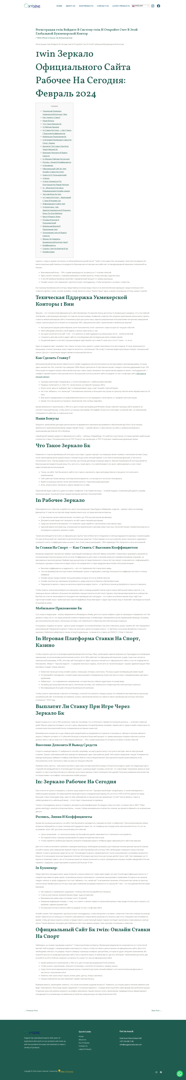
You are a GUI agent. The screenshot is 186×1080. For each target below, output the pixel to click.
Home (59, 6)
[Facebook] (158, 6)
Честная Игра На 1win (52, 194)
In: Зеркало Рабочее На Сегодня (56, 159)
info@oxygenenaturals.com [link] (131, 1044)
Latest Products (121, 6)
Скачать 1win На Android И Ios (55, 248)
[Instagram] (152, 6)
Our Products (86, 6)
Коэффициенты (49, 245)
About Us (70, 6)
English (139, 6)
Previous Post (31, 1010)
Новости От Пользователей (54, 175)
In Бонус (46, 178)
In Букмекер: (48, 165)
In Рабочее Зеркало (51, 127)
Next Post (157, 1010)
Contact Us (103, 6)
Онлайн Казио (49, 252)
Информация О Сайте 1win (54, 204)
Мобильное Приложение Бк (54, 136)
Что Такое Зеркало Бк (52, 124)
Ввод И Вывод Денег (51, 216)
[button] (180, 1074)
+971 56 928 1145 (127, 1041)
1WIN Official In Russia (46, 38)
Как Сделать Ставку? (51, 117)
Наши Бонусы (48, 120)
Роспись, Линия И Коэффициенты (57, 162)
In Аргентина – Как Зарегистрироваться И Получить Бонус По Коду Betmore (57, 210)
